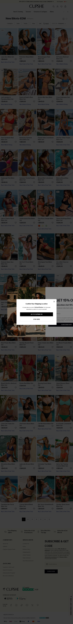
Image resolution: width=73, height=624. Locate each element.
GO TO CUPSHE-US (36, 314)
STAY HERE (36, 319)
